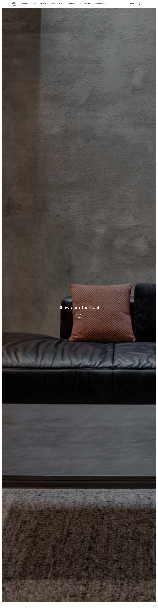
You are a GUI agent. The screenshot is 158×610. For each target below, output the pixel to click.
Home (67, 301)
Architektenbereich (100, 4)
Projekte (74, 301)
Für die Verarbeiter (84, 4)
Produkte (25, 4)
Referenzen (43, 4)
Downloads (71, 4)
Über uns (61, 4)
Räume (34, 4)
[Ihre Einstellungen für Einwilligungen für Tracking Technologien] (155, 607)
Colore (53, 4)
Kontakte (132, 3)
